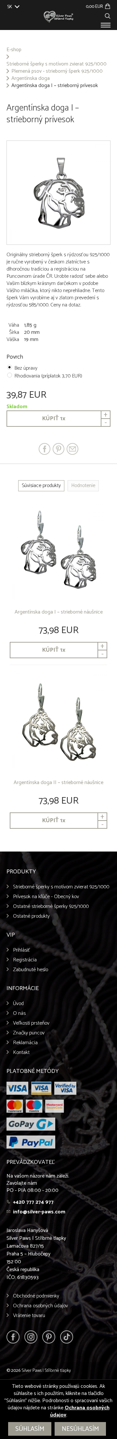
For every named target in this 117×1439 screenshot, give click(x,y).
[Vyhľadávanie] (107, 15)
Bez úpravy (25, 368)
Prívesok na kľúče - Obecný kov (46, 896)
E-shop (13, 49)
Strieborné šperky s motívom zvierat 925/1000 (56, 64)
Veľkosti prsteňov (31, 1023)
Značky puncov (29, 1033)
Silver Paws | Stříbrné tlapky (46, 1370)
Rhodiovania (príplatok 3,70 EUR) (48, 376)
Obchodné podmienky (36, 1296)
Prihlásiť (21, 950)
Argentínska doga (30, 78)
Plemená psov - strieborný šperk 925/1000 (57, 71)
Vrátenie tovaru (29, 1315)
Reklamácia (25, 1042)
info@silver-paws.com (39, 1212)
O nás (19, 1013)
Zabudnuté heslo (30, 969)
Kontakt (21, 1052)
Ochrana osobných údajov (40, 1305)
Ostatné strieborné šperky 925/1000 (51, 906)
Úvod (18, 1003)
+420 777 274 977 (33, 1202)
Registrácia (25, 960)
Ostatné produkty (31, 916)
